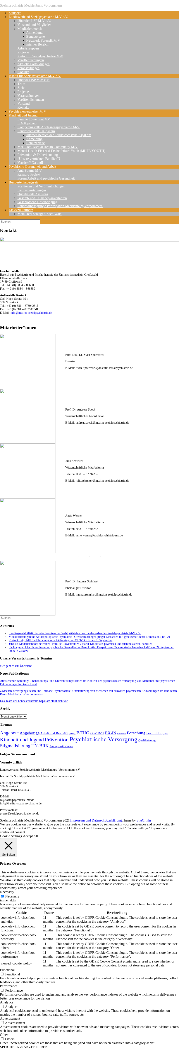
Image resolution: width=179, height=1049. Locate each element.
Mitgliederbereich (29, 28)
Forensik (121, 733)
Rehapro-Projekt (28, 174)
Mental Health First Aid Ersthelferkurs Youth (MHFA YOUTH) (61, 151)
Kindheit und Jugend (23, 115)
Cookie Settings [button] (11, 836)
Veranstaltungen (28, 68)
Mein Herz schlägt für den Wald (39, 214)
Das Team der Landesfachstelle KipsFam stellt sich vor (34, 701)
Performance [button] (8, 986)
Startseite (15, 13)
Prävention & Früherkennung (37, 155)
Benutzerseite (35, 36)
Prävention (57, 739)
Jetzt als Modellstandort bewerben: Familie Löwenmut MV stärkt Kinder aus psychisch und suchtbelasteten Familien (80, 643)
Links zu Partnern (21, 210)
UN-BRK (40, 745)
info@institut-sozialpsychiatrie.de (31, 312)
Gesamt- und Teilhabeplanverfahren (42, 198)
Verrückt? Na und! (30, 162)
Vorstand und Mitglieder (34, 24)
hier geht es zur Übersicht (16, 666)
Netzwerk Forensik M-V (43, 40)
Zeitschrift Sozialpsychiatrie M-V (40, 56)
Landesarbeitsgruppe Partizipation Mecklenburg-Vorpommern (60, 206)
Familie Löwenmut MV (33, 119)
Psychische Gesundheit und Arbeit (32, 166)
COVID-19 (97, 733)
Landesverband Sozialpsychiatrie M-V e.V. (38, 17)
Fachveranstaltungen (31, 190)
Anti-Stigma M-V (29, 170)
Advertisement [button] (10, 1018)
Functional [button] (7, 970)
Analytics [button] (6, 1002)
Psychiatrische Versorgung (104, 739)
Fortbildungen (157, 733)
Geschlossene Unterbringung (37, 202)
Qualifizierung (147, 740)
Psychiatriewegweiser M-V (27, 111)
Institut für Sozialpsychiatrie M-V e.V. (35, 76)
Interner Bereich (37, 44)
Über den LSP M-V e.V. (34, 21)
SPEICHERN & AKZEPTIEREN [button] (24, 1047)
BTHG (83, 732)
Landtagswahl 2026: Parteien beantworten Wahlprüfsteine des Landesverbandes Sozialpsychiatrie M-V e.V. (75, 633)
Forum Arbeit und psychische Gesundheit (46, 178)
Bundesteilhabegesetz (23, 182)
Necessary (12, 896)
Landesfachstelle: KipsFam (36, 131)
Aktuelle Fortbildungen (33, 64)
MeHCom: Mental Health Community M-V (47, 147)
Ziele (20, 88)
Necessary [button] (7, 892)
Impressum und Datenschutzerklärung (96, 820)
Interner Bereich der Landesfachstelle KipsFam (58, 135)
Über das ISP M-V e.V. (33, 80)
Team (21, 84)
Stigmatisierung (15, 745)
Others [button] (4, 1035)
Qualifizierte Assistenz (32, 194)
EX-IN (110, 733)
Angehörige (30, 733)
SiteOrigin (144, 820)
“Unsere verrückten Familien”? (38, 158)
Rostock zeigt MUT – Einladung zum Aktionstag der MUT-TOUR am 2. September (60, 640)
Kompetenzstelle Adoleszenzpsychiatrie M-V (48, 127)
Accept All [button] (30, 836)
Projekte (23, 52)
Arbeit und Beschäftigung (58, 733)
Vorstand (23, 103)
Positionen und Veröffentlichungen (41, 186)
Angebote (9, 732)
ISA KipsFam (26, 123)
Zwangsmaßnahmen (61, 746)
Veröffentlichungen (30, 60)
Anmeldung (34, 32)
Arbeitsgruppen (28, 48)
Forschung (136, 732)
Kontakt (23, 72)
